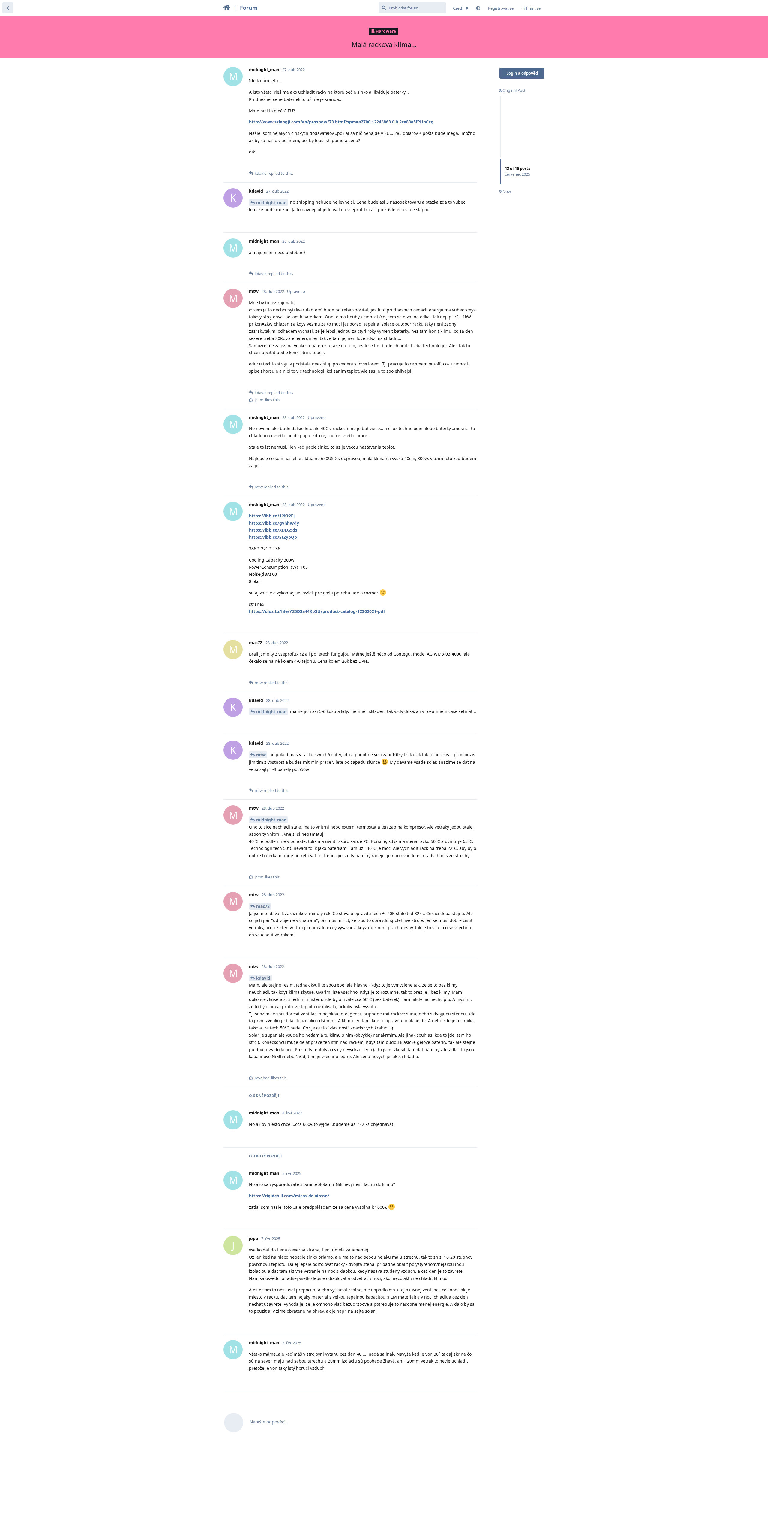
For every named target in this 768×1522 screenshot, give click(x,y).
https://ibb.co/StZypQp (273, 537)
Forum (249, 7)
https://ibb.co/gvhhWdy (274, 523)
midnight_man (271, 202)
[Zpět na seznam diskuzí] (7, 7)
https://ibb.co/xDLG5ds (273, 530)
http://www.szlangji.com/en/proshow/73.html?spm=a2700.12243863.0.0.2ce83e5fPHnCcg (341, 122)
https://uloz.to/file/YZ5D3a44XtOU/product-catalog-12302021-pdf (317, 611)
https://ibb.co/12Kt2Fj (272, 516)
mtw (261, 755)
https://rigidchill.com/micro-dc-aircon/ (289, 1196)
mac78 (263, 906)
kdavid (263, 978)
